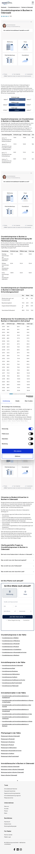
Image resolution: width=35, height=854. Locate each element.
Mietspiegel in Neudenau (8, 742)
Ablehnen (17, 456)
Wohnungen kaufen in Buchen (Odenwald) (12, 772)
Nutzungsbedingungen (10, 826)
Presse (6, 811)
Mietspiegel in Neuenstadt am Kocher (11, 750)
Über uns (6, 806)
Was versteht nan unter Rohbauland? (11, 566)
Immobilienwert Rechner (10, 789)
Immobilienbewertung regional (12, 795)
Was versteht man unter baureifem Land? (12, 571)
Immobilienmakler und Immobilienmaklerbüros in (17, 714)
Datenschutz (7, 824)
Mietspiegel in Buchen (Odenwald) (10, 736)
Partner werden (8, 834)
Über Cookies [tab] (29, 401)
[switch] (30, 434)
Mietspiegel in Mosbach (7, 744)
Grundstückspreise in (10, 638)
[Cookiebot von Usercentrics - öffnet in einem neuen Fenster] (26, 396)
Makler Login (7, 837)
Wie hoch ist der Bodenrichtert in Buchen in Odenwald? (16, 554)
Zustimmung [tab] (6, 401)
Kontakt (6, 808)
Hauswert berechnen (9, 791)
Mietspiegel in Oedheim (7, 753)
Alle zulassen (17, 451)
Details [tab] (18, 401)
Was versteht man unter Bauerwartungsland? (13, 560)
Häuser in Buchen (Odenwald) (9, 775)
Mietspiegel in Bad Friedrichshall (10, 756)
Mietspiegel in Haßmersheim (9, 747)
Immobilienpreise (12, 665)
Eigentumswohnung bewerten (12, 793)
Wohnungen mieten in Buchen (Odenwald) (12, 769)
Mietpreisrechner (8, 798)
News (5, 813)
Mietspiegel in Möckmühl (7, 739)
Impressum (7, 821)
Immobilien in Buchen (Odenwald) (10, 766)
